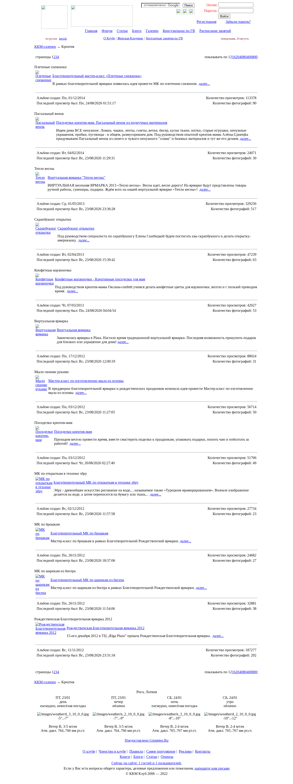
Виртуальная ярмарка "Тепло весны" (76, 177)
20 (237, 57)
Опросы (167, 757)
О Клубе (109, 38)
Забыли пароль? (238, 22)
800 (255, 57)
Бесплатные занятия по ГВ (164, 38)
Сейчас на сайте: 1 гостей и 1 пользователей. (146, 763)
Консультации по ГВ (179, 31)
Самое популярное (160, 751)
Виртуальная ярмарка (73, 330)
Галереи (152, 31)
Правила (136, 751)
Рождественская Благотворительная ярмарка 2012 (105, 628)
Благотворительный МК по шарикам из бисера (87, 580)
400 (249, 57)
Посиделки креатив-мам (73, 432)
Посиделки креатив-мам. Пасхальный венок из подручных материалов (111, 123)
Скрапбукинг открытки (75, 228)
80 (245, 57)
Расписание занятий (215, 31)
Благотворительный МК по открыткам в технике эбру (96, 482)
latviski (63, 38)
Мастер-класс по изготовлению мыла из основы (86, 381)
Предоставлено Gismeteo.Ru (146, 740)
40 (241, 57)
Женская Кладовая (130, 38)
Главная (91, 31)
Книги (125, 757)
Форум (107, 31)
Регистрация (206, 22)
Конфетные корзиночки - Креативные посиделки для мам (100, 279)
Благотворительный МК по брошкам (79, 533)
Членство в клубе (112, 751)
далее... (204, 84)
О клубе (89, 751)
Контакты (202, 751)
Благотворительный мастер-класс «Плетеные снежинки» (97, 76)
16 (234, 57)
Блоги (136, 31)
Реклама (185, 751)
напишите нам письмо (212, 768)
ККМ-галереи (45, 47)
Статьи (122, 31)
